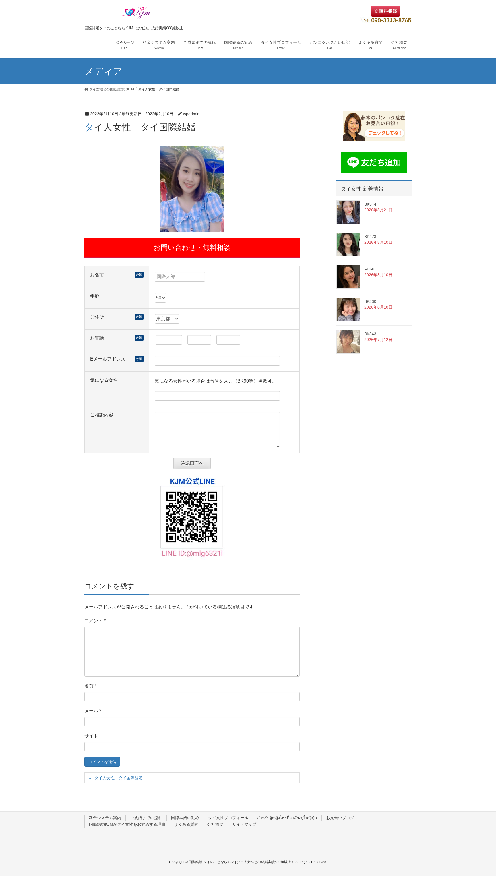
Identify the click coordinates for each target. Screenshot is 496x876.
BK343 (370, 334)
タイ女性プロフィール (228, 817)
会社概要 (215, 824)
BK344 (370, 204)
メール (92, 710)
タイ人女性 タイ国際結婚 (118, 778)
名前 (90, 685)
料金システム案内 (105, 817)
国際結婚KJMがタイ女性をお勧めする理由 (127, 824)
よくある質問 (186, 824)
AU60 (369, 269)
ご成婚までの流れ (146, 817)
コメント (95, 620)
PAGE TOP (479, 844)
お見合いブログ (340, 817)
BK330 (370, 301)
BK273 (370, 236)
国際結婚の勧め (185, 817)
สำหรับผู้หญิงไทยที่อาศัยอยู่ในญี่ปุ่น (287, 817)
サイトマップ (244, 824)
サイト (91, 735)
